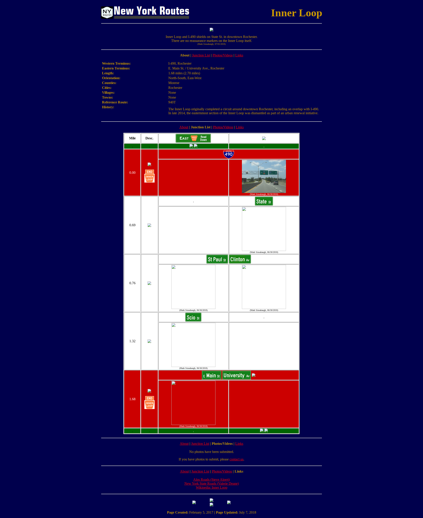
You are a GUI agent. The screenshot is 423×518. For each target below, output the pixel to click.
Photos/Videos (223, 55)
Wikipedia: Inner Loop (211, 487)
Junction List (201, 55)
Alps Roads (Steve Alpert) (211, 479)
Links (239, 55)
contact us (236, 459)
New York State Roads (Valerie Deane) (211, 483)
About (183, 127)
